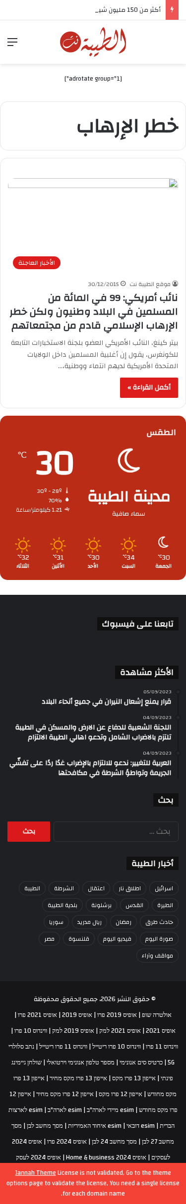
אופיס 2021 (161, 1031)
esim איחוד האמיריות (95, 1126)
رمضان (123, 921)
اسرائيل (164, 888)
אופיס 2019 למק (73, 1031)
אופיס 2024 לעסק (38, 1157)
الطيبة (32, 888)
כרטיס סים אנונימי (141, 1062)
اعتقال (96, 888)
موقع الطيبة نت (150, 284)
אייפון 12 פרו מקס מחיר (65, 1094)
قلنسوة (78, 938)
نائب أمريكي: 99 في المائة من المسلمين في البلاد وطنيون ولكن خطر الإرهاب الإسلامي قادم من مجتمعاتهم (93, 312)
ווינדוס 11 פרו (162, 1047)
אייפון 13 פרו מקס (134, 1078)
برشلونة (101, 905)
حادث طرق (159, 921)
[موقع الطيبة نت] (93, 42)
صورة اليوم (159, 938)
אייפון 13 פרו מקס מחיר (78, 1078)
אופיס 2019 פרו (117, 1015)
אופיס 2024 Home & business (106, 1157)
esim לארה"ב (65, 1110)
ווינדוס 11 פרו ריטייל (63, 1047)
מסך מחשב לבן (45, 1126)
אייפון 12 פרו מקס (120, 1094)
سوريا (56, 921)
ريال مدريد (89, 921)
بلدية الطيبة (62, 905)
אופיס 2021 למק (120, 1031)
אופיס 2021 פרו (37, 1015)
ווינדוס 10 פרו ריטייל (116, 1047)
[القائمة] (12, 46)
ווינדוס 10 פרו (30, 1031)
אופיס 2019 (77, 1015)
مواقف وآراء (157, 955)
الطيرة (165, 905)
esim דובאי (140, 1126)
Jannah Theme (35, 1173)
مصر (49, 938)
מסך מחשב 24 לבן (114, 1142)
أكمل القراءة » (149, 387)
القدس (134, 905)
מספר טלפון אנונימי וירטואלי (81, 1062)
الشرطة (64, 888)
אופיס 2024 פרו (67, 1142)
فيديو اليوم (117, 938)
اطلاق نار (130, 888)
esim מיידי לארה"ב (110, 1110)
